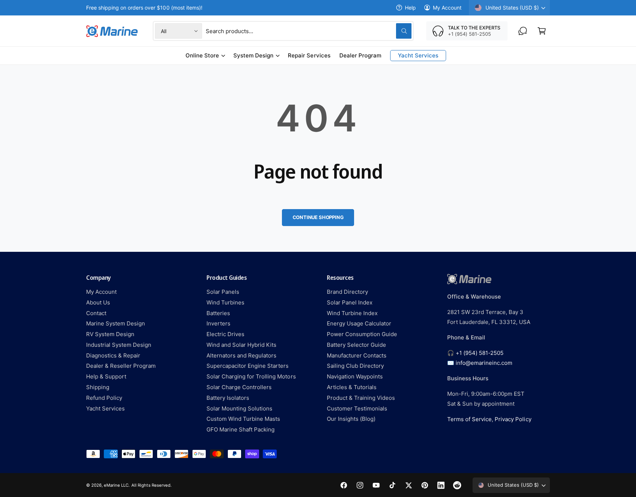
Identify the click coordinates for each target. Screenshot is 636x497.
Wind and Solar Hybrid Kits (241, 344)
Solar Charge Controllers (239, 387)
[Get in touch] (522, 30)
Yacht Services (105, 408)
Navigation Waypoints (355, 376)
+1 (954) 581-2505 (480, 352)
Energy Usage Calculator (359, 323)
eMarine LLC (116, 485)
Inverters (218, 323)
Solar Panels (222, 291)
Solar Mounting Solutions (239, 408)
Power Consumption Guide (362, 334)
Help (410, 7)
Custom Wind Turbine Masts (243, 418)
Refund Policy (104, 397)
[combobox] (308, 30)
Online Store (202, 55)
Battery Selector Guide (356, 344)
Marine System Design (115, 323)
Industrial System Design (118, 344)
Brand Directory (347, 291)
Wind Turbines (225, 302)
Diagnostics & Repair (113, 355)
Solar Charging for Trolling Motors (251, 376)
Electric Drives (225, 334)
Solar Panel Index (349, 302)
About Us (98, 302)
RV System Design (110, 334)
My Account (447, 7)
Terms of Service (469, 419)
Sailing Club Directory (355, 365)
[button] (541, 30)
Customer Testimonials (357, 408)
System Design (253, 55)
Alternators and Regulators (241, 355)
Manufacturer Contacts (356, 355)
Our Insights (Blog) (351, 418)
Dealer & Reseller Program (121, 365)
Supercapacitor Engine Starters (247, 365)
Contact (96, 313)
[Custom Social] (457, 485)
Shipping (97, 387)
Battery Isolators (227, 397)
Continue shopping (318, 217)
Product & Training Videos (361, 397)
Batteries (218, 313)
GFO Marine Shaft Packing (240, 429)
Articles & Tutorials (352, 387)
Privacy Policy (513, 419)
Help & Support (106, 376)
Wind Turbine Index (352, 313)
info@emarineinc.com (484, 362)
